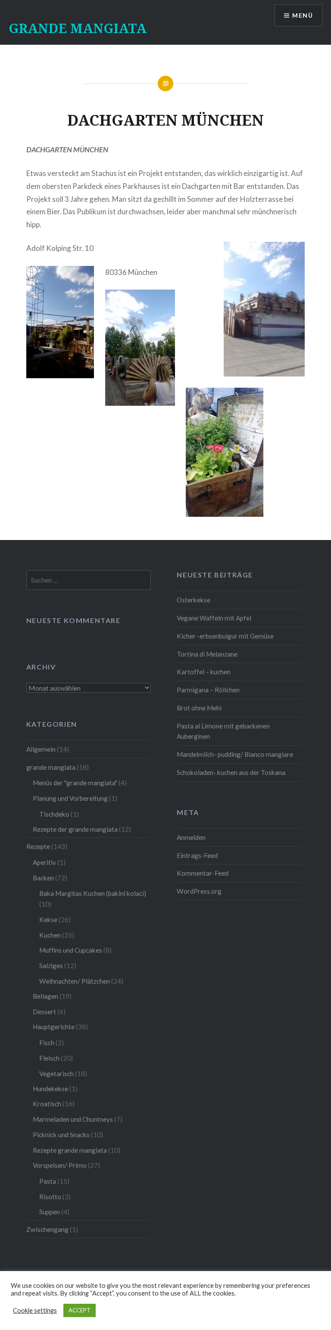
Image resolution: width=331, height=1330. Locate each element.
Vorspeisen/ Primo (60, 1165)
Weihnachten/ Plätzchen (74, 981)
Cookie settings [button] (35, 1310)
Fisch (46, 1042)
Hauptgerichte (54, 1027)
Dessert (44, 1011)
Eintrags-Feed (197, 855)
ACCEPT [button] (80, 1310)
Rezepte (38, 846)
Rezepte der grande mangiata (75, 829)
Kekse (48, 919)
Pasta (47, 1181)
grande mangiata (50, 767)
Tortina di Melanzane (207, 654)
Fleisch (49, 1058)
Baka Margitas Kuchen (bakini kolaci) (92, 893)
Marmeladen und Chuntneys (73, 1119)
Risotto (50, 1196)
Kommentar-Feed (202, 873)
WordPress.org (199, 891)
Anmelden (191, 837)
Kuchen (50, 935)
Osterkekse (193, 600)
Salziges (51, 965)
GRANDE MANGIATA (78, 28)
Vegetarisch (56, 1073)
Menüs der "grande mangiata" (75, 783)
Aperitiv (44, 862)
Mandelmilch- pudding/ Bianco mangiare (235, 754)
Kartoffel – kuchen (204, 672)
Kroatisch (47, 1104)
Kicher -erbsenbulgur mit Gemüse (225, 636)
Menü (302, 15)
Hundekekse (50, 1088)
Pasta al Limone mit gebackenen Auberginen (223, 731)
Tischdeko (54, 814)
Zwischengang (47, 1229)
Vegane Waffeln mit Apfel (214, 618)
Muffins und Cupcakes (70, 950)
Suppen (49, 1212)
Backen (43, 878)
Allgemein (41, 749)
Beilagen (45, 996)
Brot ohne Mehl (199, 708)
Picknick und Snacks (61, 1135)
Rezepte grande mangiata (70, 1150)
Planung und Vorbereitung (70, 798)
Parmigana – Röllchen (208, 690)
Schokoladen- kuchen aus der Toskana (231, 772)
